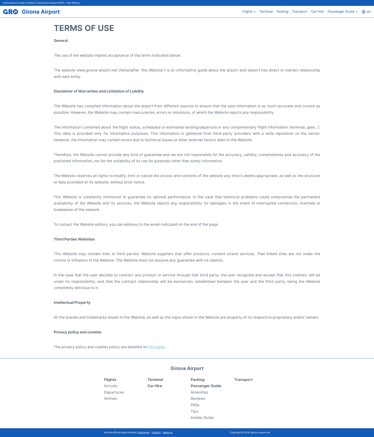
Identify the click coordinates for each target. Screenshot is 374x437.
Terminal (266, 11)
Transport (299, 11)
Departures (114, 392)
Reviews (198, 398)
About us (167, 432)
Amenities (199, 392)
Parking (282, 11)
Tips (194, 411)
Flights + (249, 11)
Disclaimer (143, 432)
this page (156, 346)
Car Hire (317, 11)
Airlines (110, 398)
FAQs (195, 405)
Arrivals (110, 385)
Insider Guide (202, 417)
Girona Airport (41, 11)
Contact (156, 432)
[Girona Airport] (10, 11)
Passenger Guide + (343, 11)
